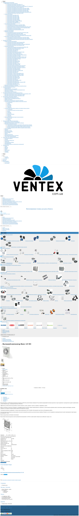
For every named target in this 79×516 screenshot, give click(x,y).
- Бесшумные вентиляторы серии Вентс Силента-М (16, 57)
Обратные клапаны (8, 130)
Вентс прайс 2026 (6, 228)
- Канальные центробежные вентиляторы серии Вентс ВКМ (18, 8)
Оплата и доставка (6, 229)
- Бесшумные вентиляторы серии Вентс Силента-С (16, 67)
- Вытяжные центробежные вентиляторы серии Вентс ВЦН (18, 11)
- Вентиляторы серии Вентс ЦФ (13, 81)
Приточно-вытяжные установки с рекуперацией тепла (15, 89)
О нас (1, 505)
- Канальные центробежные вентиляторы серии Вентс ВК (17, 10)
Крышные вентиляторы (9, 31)
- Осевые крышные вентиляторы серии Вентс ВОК (16, 34)
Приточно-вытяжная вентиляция (9, 86)
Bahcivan (6, 147)
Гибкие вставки (7, 132)
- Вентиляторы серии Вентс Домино (13, 63)
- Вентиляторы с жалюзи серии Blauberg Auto (15, 73)
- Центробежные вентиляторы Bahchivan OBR (15, 29)
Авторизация (7, 162)
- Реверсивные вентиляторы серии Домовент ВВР (16, 82)
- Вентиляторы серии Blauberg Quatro (14, 58)
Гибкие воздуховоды (8, 99)
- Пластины (9, 106)
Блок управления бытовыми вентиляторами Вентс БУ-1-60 (12, 472)
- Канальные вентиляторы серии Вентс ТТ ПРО (16, 5)
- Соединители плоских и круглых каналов (15, 110)
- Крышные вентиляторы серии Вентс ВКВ (15, 33)
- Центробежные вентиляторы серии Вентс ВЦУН (16, 25)
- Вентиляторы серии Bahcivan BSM (13, 22)
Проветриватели (8, 87)
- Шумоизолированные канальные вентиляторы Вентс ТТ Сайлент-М (20, 6)
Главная (4, 338)
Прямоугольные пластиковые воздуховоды (12, 98)
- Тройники (9, 104)
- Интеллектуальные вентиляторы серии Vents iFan (16, 65)
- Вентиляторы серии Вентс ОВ (13, 15)
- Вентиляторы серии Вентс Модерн (13, 68)
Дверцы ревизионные (9, 134)
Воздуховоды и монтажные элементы (10, 96)
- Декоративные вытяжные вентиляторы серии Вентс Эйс (17, 47)
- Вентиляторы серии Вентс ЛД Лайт (14, 55)
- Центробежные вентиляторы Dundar (14, 28)
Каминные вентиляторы (9, 30)
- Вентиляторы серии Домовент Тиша (14, 52)
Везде (4, 197)
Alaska (6, 146)
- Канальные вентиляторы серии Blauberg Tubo (15, 45)
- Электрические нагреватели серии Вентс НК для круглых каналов (19, 124)
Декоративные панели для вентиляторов (12, 121)
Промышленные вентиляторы (8, 2)
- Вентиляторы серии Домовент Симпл (14, 80)
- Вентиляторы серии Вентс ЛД (12, 62)
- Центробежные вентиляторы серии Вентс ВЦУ (16, 24)
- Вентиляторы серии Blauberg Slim (13, 77)
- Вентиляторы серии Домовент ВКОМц (14, 20)
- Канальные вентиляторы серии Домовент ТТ (15, 7)
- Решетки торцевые (10, 114)
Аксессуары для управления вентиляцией (10, 137)
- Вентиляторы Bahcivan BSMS (12, 21)
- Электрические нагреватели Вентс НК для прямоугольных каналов (19, 125)
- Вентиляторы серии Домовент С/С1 (14, 49)
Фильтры (6, 129)
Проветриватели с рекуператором (11, 88)
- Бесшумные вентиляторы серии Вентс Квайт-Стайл (16, 56)
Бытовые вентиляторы (7, 40)
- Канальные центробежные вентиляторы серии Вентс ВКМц (18, 9)
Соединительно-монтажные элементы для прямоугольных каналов (17, 108)
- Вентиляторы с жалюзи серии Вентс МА (14, 53)
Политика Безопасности (14, 505)
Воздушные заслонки (9, 131)
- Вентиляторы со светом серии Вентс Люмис (15, 74)
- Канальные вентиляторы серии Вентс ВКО (15, 43)
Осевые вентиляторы (9, 14)
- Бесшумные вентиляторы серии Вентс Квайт (15, 48)
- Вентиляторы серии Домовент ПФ (13, 64)
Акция (4, 227)
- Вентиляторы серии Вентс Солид (13, 60)
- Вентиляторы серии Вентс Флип (13, 76)
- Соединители (9, 102)
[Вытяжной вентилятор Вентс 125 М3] (6, 358)
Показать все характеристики (8, 385)
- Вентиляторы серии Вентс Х (12, 59)
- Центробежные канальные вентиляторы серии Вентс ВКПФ (18, 38)
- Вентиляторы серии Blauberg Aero (13, 61)
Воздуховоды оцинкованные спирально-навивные (14, 100)
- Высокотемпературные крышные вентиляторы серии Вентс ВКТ (19, 35)
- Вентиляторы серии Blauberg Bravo (13, 69)
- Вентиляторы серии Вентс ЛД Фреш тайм (15, 70)
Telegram (10, 507)
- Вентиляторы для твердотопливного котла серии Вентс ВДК (18, 27)
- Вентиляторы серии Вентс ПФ (13, 83)
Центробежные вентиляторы (10, 23)
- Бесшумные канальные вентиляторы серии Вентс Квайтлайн (18, 44)
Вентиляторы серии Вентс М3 (8, 341)
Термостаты (7, 141)
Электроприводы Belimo (9, 142)
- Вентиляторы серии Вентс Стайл (13, 78)
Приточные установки (9, 90)
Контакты (4, 230)
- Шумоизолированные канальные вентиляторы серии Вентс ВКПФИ (20, 39)
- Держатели (9, 107)
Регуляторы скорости (8, 138)
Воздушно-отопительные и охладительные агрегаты (12, 92)
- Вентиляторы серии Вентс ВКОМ (13, 19)
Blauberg (6, 148)
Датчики (6, 139)
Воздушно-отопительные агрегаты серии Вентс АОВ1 (15, 94)
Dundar (6, 149)
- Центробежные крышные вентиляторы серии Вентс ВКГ (17, 32)
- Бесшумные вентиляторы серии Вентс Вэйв (15, 75)
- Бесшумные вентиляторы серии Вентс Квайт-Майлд (17, 54)
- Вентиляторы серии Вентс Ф (12, 79)
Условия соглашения (22, 505)
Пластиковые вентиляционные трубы (12, 97)
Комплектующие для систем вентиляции (10, 120)
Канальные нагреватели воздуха (11, 123)
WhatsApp (3, 507)
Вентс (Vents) (7, 150)
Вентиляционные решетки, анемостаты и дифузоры (14, 122)
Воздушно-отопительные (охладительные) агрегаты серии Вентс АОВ (18, 93)
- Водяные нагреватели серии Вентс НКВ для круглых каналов (18, 126)
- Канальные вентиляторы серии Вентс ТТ (15, 4)
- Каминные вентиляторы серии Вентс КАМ (15, 13)
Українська (7, 157)
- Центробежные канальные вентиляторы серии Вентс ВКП (18, 37)
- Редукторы (9, 105)
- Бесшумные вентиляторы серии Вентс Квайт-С (16, 66)
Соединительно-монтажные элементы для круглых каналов (16, 101)
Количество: (3, 388)
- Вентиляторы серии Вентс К (12, 72)
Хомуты (6, 133)
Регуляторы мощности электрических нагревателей (14, 144)
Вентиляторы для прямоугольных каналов (12, 36)
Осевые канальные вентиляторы (11, 41)
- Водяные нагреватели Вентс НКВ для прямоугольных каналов (18, 127)
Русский (6, 156)
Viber (7, 507)
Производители (6, 145)
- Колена (8, 103)
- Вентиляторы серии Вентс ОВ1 (13, 16)
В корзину (2, 393)
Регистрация (7, 163)
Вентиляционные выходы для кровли (12, 135)
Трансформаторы (8, 143)
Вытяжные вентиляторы (9, 46)
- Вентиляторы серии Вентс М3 (12, 71)
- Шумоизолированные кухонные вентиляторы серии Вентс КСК (19, 26)
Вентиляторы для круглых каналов (11, 3)
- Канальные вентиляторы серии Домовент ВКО (16, 42)
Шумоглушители (8, 128)
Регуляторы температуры (9, 140)
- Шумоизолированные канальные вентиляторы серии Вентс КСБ (19, 12)
